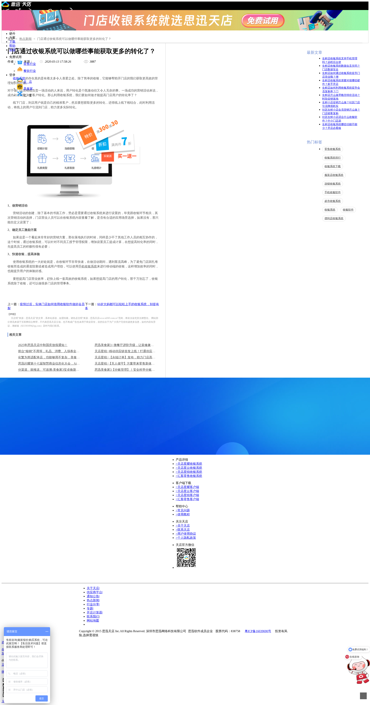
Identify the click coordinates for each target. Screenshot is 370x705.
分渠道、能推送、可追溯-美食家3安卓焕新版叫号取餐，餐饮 (59, 369)
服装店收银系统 (334, 175)
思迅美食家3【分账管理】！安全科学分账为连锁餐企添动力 (135, 369)
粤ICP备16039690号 (258, 631)
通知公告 (93, 596)
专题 (90, 608)
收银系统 (330, 209)
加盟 (12, 49)
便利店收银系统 (334, 218)
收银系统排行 (333, 157)
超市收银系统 (333, 201)
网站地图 (93, 620)
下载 (12, 41)
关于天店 (183, 525)
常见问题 (183, 510)
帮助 (12, 45)
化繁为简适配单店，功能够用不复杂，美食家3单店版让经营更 (60, 357)
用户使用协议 (186, 533)
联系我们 (93, 616)
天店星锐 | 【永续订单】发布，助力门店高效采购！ (130, 357)
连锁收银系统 (333, 183)
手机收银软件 (333, 192)
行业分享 (93, 604)
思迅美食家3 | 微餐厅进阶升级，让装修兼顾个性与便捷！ (133, 345)
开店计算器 (95, 612)
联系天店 (183, 529)
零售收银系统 (333, 149)
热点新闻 (25, 38)
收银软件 (348, 209)
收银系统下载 (333, 166)
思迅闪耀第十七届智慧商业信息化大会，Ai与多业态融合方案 (59, 363)
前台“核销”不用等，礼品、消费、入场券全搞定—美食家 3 (57, 351)
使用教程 (183, 514)
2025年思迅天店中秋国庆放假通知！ (42, 345)
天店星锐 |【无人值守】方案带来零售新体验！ (126, 363)
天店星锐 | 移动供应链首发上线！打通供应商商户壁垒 (131, 351)
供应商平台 (95, 592)
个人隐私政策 (186, 537)
